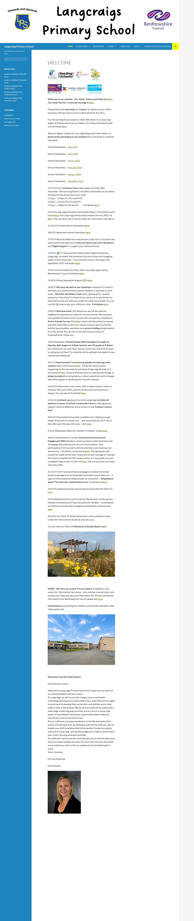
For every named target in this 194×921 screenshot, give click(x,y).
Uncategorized (9, 122)
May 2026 (73, 147)
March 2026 (74, 160)
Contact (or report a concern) (157, 46)
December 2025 (75, 181)
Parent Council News (12, 119)
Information (98, 46)
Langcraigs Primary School (19, 46)
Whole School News (11, 125)
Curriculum (125, 46)
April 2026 (73, 153)
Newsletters (8, 115)
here (110, 99)
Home (70, 46)
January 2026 (74, 174)
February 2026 (75, 167)
